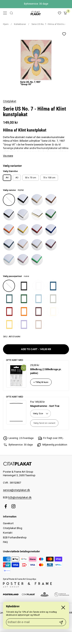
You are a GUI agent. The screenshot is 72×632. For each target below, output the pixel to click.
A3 (16, 177)
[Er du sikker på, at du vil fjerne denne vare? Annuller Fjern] (36, 62)
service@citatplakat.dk (16, 490)
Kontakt (7, 532)
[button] (11, 13)
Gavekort (8, 523)
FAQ (5, 542)
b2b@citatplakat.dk (20, 497)
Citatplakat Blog (12, 528)
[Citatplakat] (35, 13)
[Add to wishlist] (64, 34)
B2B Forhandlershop (15, 537)
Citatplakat (9, 101)
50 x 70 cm (30, 177)
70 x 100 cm (49, 177)
